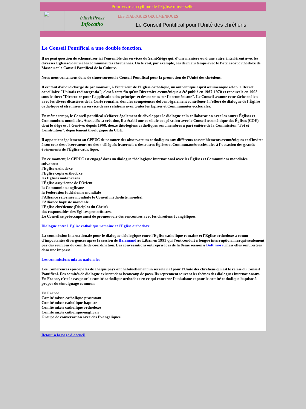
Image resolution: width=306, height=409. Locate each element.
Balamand (127, 240)
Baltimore (215, 245)
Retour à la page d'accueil (63, 335)
